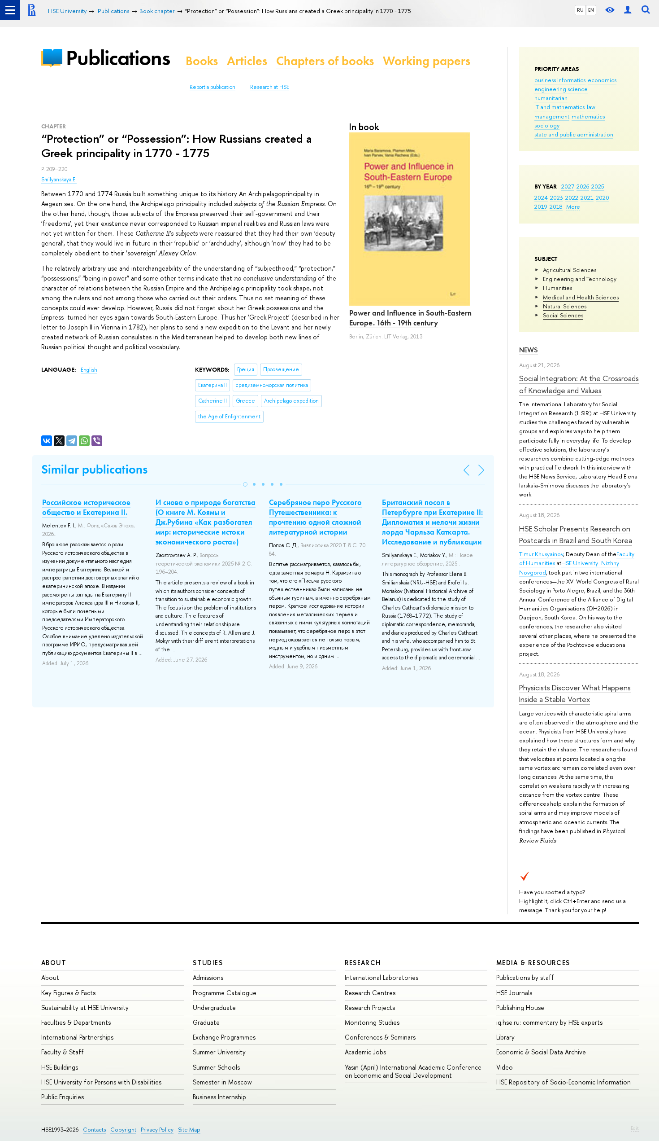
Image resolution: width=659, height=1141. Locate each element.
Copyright (123, 1129)
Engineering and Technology (579, 279)
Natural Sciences (564, 306)
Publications (118, 57)
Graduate (206, 1022)
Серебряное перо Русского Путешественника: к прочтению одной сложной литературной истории (315, 517)
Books (202, 61)
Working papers (426, 61)
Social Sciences (563, 315)
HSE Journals (514, 992)
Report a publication (212, 87)
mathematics (588, 116)
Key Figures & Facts (68, 992)
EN (591, 10)
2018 (556, 206)
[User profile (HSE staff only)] (627, 10)
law (591, 107)
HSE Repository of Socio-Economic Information (563, 1082)
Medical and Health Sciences (581, 297)
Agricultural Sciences (569, 270)
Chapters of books (325, 61)
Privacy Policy (157, 1129)
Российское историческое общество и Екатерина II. (86, 507)
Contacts (94, 1129)
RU (580, 10)
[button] (245, 484)
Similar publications (94, 469)
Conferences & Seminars (380, 1037)
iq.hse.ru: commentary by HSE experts (549, 1022)
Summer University (219, 1052)
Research (363, 962)
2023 (556, 197)
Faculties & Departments (76, 1022)
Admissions (208, 977)
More (573, 206)
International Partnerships (77, 1037)
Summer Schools (216, 1067)
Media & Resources (533, 962)
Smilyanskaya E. (59, 179)
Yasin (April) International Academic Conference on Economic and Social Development (413, 1071)
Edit (635, 1128)
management (551, 116)
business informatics (559, 80)
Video (504, 1067)
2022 (571, 197)
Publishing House (520, 1007)
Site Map (189, 1129)
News (528, 350)
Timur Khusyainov (541, 554)
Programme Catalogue (224, 992)
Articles (247, 61)
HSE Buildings (59, 1067)
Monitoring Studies (372, 1022)
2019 (540, 206)
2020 (602, 197)
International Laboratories (381, 977)
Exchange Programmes (224, 1037)
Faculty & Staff (62, 1052)
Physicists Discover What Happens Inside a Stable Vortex (575, 693)
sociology (546, 125)
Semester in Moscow (222, 1082)
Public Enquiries (62, 1097)
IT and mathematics (559, 107)
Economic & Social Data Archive (541, 1052)
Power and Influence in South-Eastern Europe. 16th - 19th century (410, 318)
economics (602, 80)
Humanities (557, 288)
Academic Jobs (365, 1052)
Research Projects (370, 1007)
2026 (583, 186)
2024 (541, 197)
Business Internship (219, 1097)
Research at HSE (269, 87)
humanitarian (551, 98)
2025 (597, 186)
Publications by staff (525, 977)
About (53, 962)
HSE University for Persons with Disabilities (101, 1082)
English (89, 369)
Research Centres (370, 992)
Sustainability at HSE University (85, 1007)
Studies (208, 962)
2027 (567, 186)
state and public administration (573, 134)
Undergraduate (214, 1007)
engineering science (561, 89)
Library (505, 1037)
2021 (587, 197)
